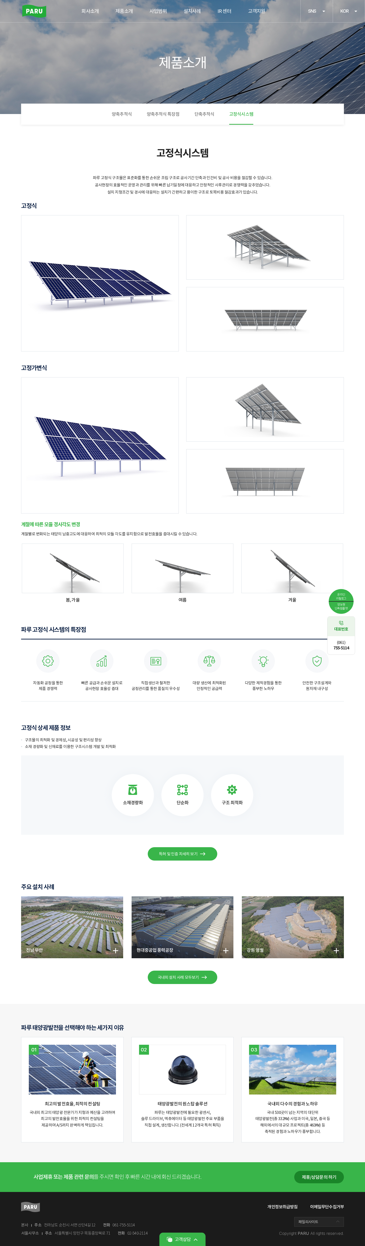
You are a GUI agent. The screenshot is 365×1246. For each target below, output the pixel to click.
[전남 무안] (72, 899)
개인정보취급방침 (282, 1207)
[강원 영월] (293, 899)
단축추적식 (204, 114)
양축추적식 (122, 114)
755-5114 (341, 645)
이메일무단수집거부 (327, 1207)
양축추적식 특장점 (163, 114)
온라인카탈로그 (341, 596)
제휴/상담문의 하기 (319, 1177)
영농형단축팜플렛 (341, 606)
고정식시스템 (241, 114)
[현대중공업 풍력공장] (183, 899)
